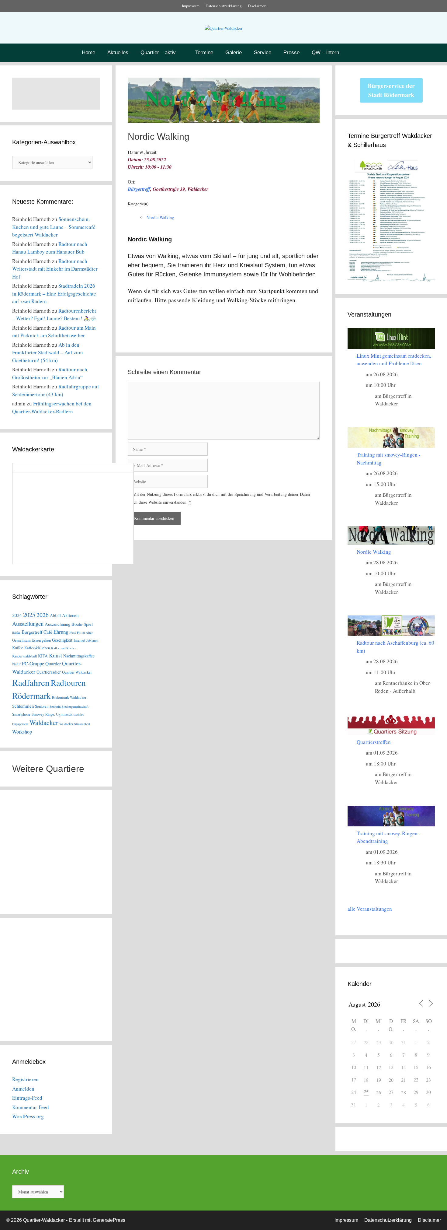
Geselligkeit (62, 640)
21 (403, 1080)
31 (403, 1042)
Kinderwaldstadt (24, 656)
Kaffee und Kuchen (63, 648)
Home (88, 52)
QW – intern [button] (325, 52)
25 (366, 1091)
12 (378, 1067)
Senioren (41, 706)
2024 (17, 615)
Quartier (53, 663)
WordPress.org (28, 1116)
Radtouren (68, 682)
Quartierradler (48, 672)
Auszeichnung (57, 624)
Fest (72, 632)
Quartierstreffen (374, 741)
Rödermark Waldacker (69, 697)
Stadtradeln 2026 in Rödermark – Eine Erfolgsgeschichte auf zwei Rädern (54, 293)
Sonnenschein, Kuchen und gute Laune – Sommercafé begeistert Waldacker (53, 227)
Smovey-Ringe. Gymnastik (52, 714)
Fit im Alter (85, 632)
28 (366, 1042)
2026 (42, 615)
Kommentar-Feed (30, 1107)
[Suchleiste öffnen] (361, 53)
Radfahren (31, 682)
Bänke (16, 632)
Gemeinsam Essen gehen (31, 640)
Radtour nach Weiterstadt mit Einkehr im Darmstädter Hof (55, 269)
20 (391, 1080)
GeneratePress (109, 1220)
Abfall (55, 615)
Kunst (55, 655)
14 (403, 1067)
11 (366, 1067)
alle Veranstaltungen (370, 908)
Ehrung (61, 631)
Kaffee (17, 647)
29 (378, 1042)
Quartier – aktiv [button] (158, 52)
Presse (291, 52)
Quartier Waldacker (77, 672)
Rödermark (31, 695)
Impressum (190, 6)
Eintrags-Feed (27, 1097)
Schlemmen (23, 706)
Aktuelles (117, 52)
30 (391, 1042)
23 (428, 1080)
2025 (29, 615)
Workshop (22, 731)
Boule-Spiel (82, 624)
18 (366, 1080)
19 (378, 1080)
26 (378, 1092)
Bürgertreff (139, 189)
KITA (43, 656)
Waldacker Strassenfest (74, 724)
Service (262, 52)
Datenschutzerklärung (224, 6)
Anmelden (23, 1088)
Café (47, 632)
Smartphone (21, 714)
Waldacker (43, 722)
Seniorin (55, 706)
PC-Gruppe (33, 663)
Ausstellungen (27, 623)
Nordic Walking (160, 217)
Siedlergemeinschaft (75, 706)
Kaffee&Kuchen (37, 647)
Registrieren (25, 1079)
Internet (79, 640)
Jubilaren (92, 640)
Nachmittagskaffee (79, 656)
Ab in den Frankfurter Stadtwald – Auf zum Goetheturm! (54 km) (47, 352)
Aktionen (70, 615)
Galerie (233, 52)
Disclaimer (256, 6)
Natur (16, 664)
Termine (204, 52)
